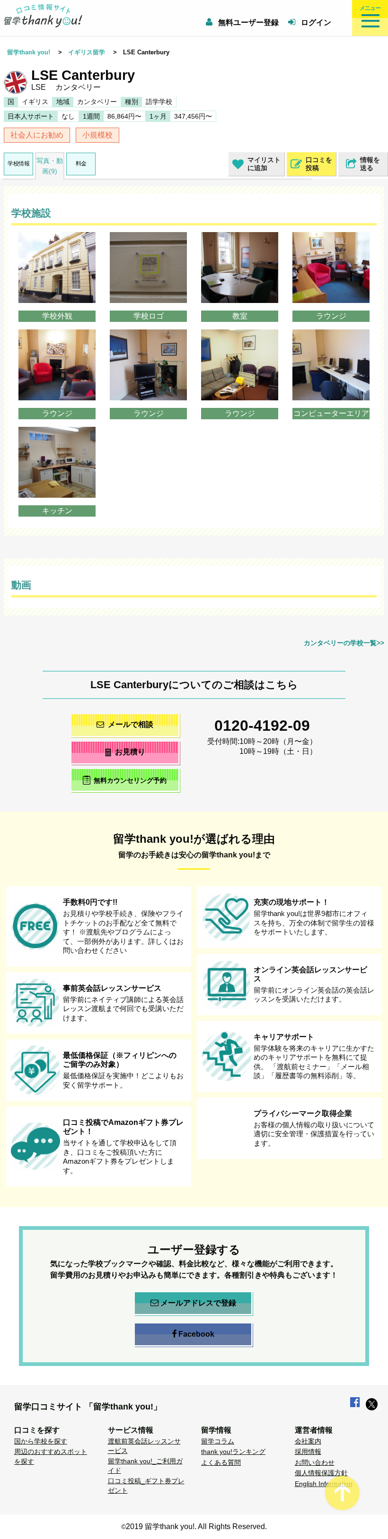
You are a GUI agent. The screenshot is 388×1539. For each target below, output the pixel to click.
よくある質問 (221, 1462)
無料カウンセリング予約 (130, 781)
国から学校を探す (40, 1441)
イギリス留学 (86, 52)
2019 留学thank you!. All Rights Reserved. (196, 1526)
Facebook (196, 1334)
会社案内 (308, 1441)
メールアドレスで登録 (198, 1303)
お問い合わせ (315, 1462)
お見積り (130, 752)
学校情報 (18, 163)
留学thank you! (28, 52)
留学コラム (217, 1441)
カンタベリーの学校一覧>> (344, 643)
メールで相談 (130, 724)
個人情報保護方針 (321, 1473)
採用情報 (308, 1451)
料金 (81, 163)
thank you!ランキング (233, 1451)
